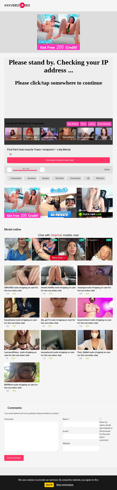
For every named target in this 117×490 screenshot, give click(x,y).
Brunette (59, 178)
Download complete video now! (59, 160)
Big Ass (45, 178)
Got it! (49, 484)
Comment (8, 419)
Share (107, 169)
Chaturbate (15, 178)
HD (88, 178)
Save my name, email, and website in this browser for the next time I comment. (105, 431)
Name (66, 419)
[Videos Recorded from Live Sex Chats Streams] (17, 5)
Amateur (31, 178)
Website (66, 443)
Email (66, 431)
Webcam (100, 178)
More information (64, 484)
